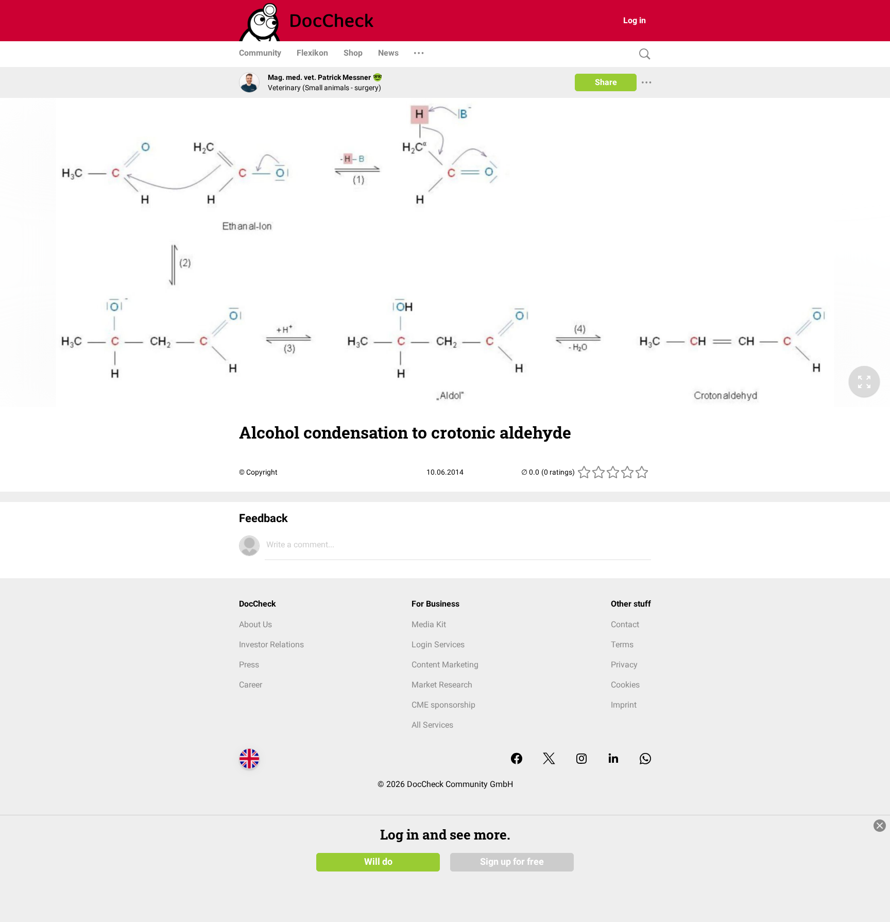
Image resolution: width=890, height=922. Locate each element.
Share (606, 82)
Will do (378, 862)
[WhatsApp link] (645, 759)
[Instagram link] (581, 759)
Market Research (442, 685)
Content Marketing (445, 664)
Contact (625, 624)
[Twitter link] (549, 759)
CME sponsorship (443, 705)
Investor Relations (271, 644)
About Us (255, 624)
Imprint (624, 705)
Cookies (625, 685)
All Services (432, 725)
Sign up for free (512, 862)
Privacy (624, 664)
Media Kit (429, 624)
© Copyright (258, 472)
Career (250, 685)
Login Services (438, 644)
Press (249, 664)
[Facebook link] (516, 759)
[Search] (642, 54)
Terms (622, 644)
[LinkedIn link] (613, 759)
